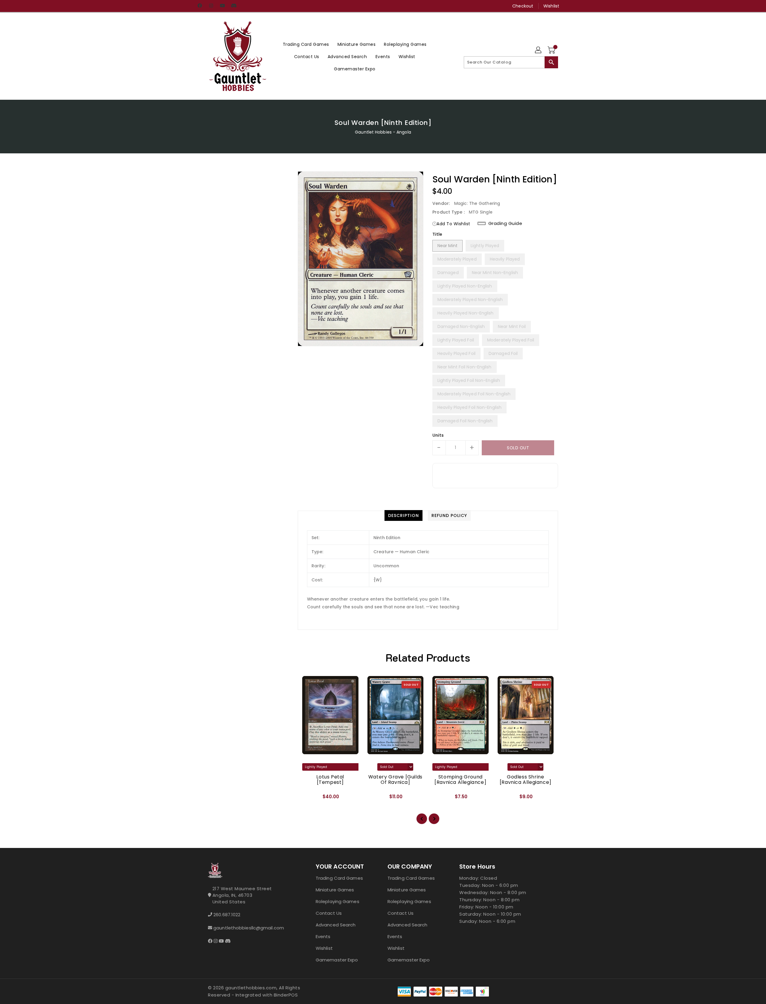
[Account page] (539, 50)
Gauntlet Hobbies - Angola (383, 132)
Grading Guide (505, 223)
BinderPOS (286, 995)
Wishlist (551, 6)
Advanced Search (336, 925)
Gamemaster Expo (337, 960)
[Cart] (552, 50)
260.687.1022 (226, 914)
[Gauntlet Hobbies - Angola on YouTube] (222, 5)
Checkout (522, 6)
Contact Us (329, 913)
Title (437, 234)
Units (438, 435)
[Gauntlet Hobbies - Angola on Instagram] (210, 5)
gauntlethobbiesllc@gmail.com (248, 928)
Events (323, 936)
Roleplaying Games (337, 901)
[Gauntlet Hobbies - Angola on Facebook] (199, 5)
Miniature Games (335, 890)
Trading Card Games (339, 878)
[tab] (403, 515)
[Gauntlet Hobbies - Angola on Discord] (233, 5)
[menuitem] (306, 44)
